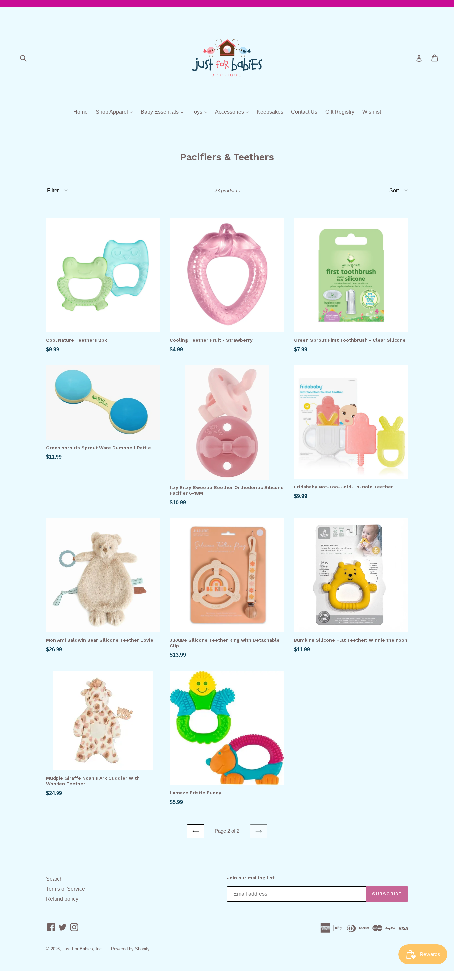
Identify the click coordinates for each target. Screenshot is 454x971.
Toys (200, 112)
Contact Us (304, 112)
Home (80, 112)
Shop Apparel (116, 112)
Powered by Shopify (130, 948)
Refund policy (62, 899)
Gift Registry (339, 112)
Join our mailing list (250, 877)
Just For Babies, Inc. (82, 948)
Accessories (233, 112)
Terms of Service (65, 889)
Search (54, 879)
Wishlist (371, 112)
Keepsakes (270, 112)
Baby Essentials (164, 112)
